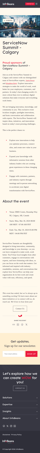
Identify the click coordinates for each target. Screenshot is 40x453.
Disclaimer (6, 435)
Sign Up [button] (31, 354)
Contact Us (30, 4)
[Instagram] (11, 426)
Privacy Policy (16, 435)
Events (9, 20)
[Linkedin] (14, 426)
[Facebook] (4, 426)
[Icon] (36, 4)
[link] (36, 4)
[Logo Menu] (8, 5)
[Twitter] (7, 426)
